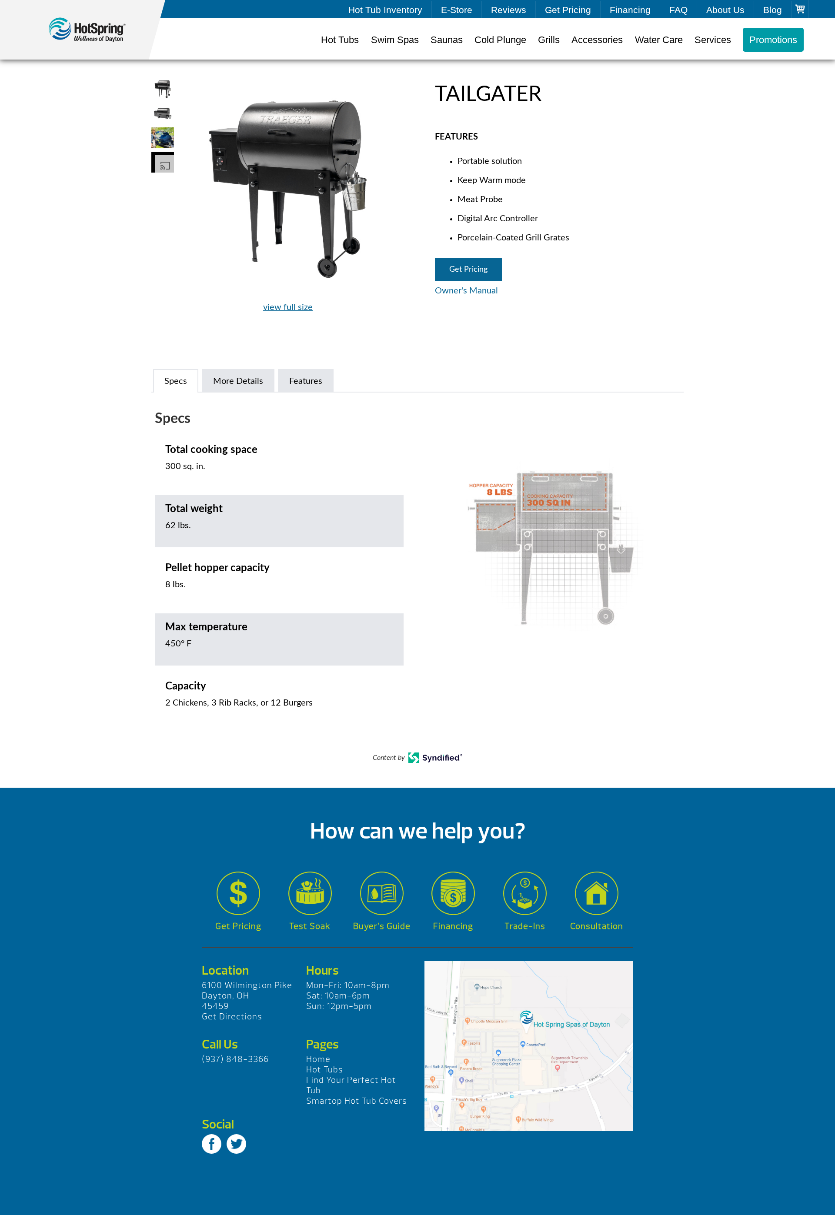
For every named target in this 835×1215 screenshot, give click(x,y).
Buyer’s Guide (382, 926)
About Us (725, 10)
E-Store (456, 10)
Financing (630, 10)
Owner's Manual (466, 290)
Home (318, 1059)
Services (713, 39)
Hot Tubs (340, 39)
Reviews (508, 10)
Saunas (447, 39)
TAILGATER (96, 30)
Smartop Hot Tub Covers (356, 1100)
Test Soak (310, 926)
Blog (772, 10)
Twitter (236, 1144)
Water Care (659, 39)
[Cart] (800, 9)
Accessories (597, 39)
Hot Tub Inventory (385, 10)
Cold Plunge (500, 39)
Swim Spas (395, 39)
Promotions (773, 39)
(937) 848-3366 (235, 1059)
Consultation (596, 926)
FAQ (678, 10)
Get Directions (232, 1016)
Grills (549, 39)
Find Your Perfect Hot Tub (351, 1085)
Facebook (211, 1144)
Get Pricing (568, 10)
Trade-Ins (524, 926)
